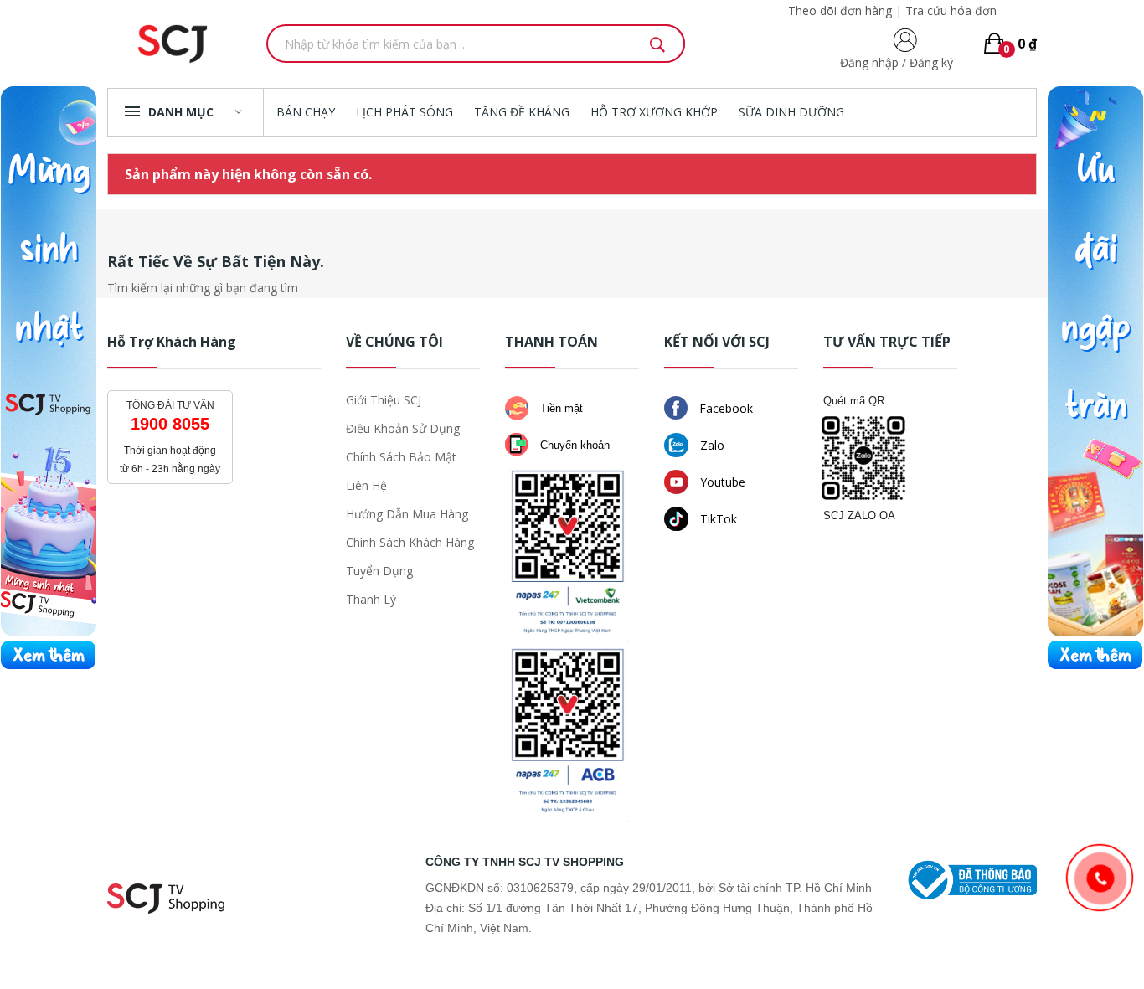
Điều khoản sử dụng (403, 428)
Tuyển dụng (379, 571)
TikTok (717, 519)
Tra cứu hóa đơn (951, 10)
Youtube (721, 482)
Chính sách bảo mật (401, 457)
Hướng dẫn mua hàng (407, 514)
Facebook (724, 408)
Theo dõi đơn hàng (840, 10)
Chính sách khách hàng (410, 542)
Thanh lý (371, 599)
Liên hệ (366, 485)
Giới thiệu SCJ (383, 400)
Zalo (710, 445)
